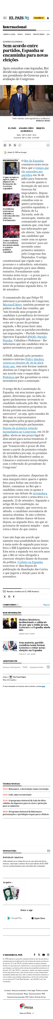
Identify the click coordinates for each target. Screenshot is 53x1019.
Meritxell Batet (12, 304)
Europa (28, 34)
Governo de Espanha (11, 667)
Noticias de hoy (40, 997)
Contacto (7, 990)
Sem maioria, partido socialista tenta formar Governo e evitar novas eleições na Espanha (32, 647)
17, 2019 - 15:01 (29, 135)
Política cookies (42, 990)
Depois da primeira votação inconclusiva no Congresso (20, 429)
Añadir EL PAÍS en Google (16, 152)
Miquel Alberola (32, 129)
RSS (27, 997)
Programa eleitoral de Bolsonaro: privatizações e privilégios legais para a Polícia (26, 813)
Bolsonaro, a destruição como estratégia (29, 789)
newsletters (9, 851)
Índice (31, 997)
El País (12, 128)
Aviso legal (31, 990)
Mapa (26, 994)
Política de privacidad (15, 994)
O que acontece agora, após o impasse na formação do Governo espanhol (11, 183)
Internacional (14, 27)
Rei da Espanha (34, 160)
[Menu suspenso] (5, 18)
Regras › (46, 605)
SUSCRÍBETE (39, 18)
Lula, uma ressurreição (20, 794)
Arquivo (7, 883)
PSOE (31, 337)
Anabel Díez (26, 128)
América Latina (9, 34)
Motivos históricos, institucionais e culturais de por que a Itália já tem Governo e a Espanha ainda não (34, 625)
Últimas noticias (11, 784)
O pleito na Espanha (30, 562)
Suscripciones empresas (16, 997)
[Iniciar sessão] (48, 18)
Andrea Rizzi (24, 634)
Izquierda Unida (36, 667)
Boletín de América (13, 857)
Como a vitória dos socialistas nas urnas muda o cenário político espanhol (11, 246)
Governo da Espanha (12, 42)
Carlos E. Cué (24, 654)
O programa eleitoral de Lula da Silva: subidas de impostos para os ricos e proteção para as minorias (25, 803)
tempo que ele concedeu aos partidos (35, 171)
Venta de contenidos (19, 990)
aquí (43, 686)
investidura (40, 493)
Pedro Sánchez (34, 359)
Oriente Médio (38, 34)
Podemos (9, 377)
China (49, 34)
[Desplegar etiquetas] (48, 667)
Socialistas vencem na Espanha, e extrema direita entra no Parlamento (11, 214)
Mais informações (9, 680)
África (20, 34)
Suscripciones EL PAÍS (37, 994)
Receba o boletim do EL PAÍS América (23, 591)
